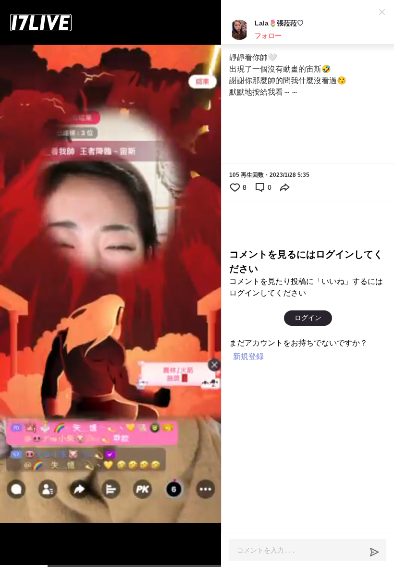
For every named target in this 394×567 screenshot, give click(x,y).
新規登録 (248, 356)
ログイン (308, 317)
